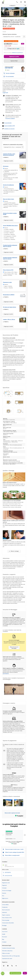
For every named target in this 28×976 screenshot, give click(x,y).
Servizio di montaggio (6, 890)
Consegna (4, 887)
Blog (3, 939)
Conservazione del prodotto (8, 922)
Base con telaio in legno (8, 199)
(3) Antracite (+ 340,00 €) (9, 234)
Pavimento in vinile (7, 282)
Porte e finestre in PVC (8, 269)
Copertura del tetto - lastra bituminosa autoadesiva (9, 154)
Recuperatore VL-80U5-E (8, 294)
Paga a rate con (12, 48)
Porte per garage (5, 920)
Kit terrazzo (5, 166)
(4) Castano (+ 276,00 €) (9, 231)
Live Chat (2, 973)
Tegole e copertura (6, 915)
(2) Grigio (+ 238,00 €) (9, 232)
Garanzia (4, 893)
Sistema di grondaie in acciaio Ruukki (10, 214)
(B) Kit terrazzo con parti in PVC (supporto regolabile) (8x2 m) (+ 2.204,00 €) (10, 175)
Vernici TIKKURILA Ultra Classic (10, 225)
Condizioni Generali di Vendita (8, 948)
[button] (25, 5)
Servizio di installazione (8, 184)
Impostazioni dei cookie (7, 958)
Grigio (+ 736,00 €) (8, 286)
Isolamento (4, 912)
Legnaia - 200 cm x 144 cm (9, 319)
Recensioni (4, 936)
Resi (3, 895)
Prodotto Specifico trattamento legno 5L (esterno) (10, 258)
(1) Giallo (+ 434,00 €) (8, 229)
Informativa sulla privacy (7, 950)
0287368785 (9, 68)
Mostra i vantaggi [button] (15, 551)
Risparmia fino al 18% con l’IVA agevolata (11, 955)
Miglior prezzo (5, 898)
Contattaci (4, 942)
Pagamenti (4, 885)
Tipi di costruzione (6, 909)
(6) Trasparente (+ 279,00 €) (10, 236)
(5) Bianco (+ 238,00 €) (9, 237)
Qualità (3, 934)
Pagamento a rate (6, 882)
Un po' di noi (4, 931)
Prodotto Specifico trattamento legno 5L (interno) (10, 246)
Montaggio (4, 925)
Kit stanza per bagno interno (9, 307)
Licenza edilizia (5, 904)
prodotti (12, 5)
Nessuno (6, 168)
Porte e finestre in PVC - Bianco (10, 272)
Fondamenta (4, 907)
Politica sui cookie (6, 953)
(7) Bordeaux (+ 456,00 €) (9, 239)
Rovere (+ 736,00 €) (8, 287)
